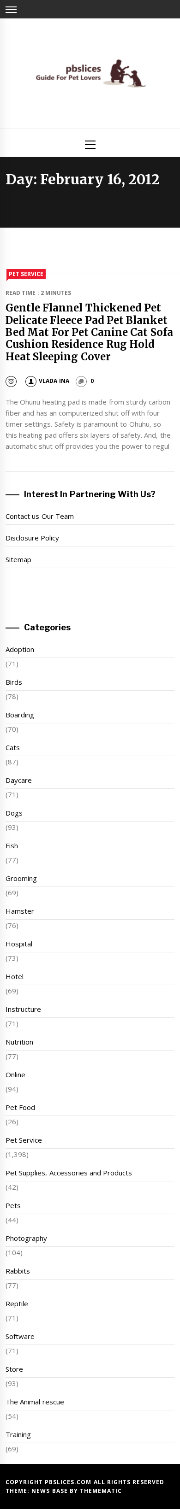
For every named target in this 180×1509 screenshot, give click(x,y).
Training (18, 1434)
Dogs (14, 812)
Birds (14, 682)
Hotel (15, 976)
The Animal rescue (35, 1401)
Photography (26, 1238)
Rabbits (18, 1270)
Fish (12, 845)
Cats (13, 747)
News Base (50, 1491)
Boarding (20, 714)
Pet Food (20, 1107)
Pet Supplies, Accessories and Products (69, 1172)
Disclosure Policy (32, 537)
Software (20, 1336)
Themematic (101, 1491)
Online (15, 1074)
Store (14, 1369)
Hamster (20, 911)
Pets (13, 1205)
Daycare (19, 780)
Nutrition (19, 1041)
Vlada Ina (54, 381)
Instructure (23, 1009)
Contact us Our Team (40, 516)
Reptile (17, 1303)
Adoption (20, 649)
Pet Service (26, 274)
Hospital (19, 943)
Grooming (21, 878)
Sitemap (18, 559)
